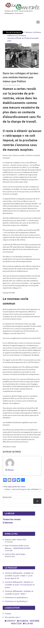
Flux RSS (28, 623)
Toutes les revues (12, 519)
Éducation (16, 85)
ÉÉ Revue (9, 469)
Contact (8, 613)
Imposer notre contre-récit (15, 539)
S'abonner (8, 522)
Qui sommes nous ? (12, 617)
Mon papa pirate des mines (15, 486)
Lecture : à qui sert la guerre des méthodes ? (22, 489)
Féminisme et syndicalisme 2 (16, 597)
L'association (11, 608)
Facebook (23, 621)
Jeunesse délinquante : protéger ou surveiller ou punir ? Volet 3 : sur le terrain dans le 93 (19, 575)
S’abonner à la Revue (32, 32)
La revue (8, 513)
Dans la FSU (10, 534)
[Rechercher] (37, 501)
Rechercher (7, 497)
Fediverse (34, 621)
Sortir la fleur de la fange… (16, 554)
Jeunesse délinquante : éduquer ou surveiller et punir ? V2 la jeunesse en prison (20, 584)
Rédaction (16, 623)
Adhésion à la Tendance (16, 35)
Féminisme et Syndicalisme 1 (16, 601)
